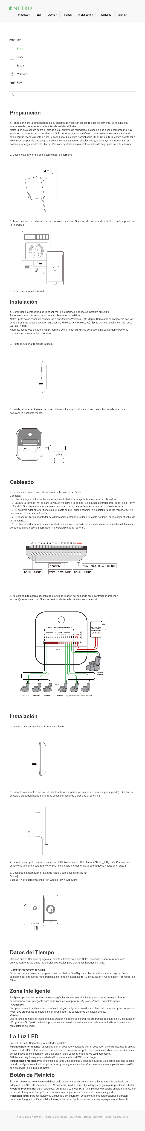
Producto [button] (23, 14)
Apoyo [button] (51, 14)
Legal (108, 1116)
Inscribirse (105, 14)
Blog (39, 14)
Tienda (68, 14)
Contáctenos (120, 1116)
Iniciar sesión (85, 14)
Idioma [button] (122, 14)
